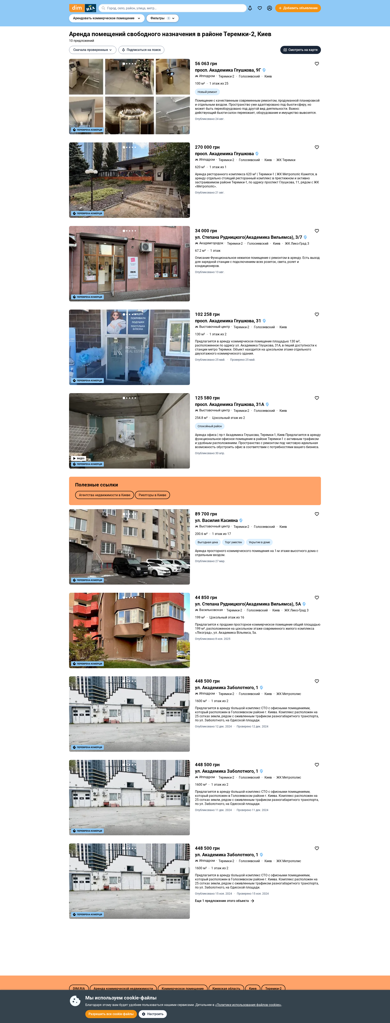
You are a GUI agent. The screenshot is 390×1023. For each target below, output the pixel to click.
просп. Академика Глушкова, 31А (230, 404)
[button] (269, 8)
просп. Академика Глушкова (225, 153)
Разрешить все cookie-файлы (111, 1014)
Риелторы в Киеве (152, 495)
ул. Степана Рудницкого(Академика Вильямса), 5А (248, 604)
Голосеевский (249, 76)
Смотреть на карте (303, 50)
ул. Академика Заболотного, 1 (227, 687)
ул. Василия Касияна (217, 520)
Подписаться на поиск (144, 50)
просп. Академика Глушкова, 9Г (228, 70)
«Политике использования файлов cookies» (248, 1005)
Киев (268, 76)
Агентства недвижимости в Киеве (104, 495)
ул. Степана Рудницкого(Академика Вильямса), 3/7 (249, 237)
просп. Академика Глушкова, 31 (228, 320)
